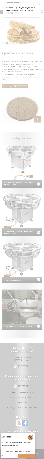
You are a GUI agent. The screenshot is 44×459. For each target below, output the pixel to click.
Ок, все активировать (26, 456)
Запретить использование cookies (18, 451)
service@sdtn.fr (12, 13)
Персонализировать (9, 456)
